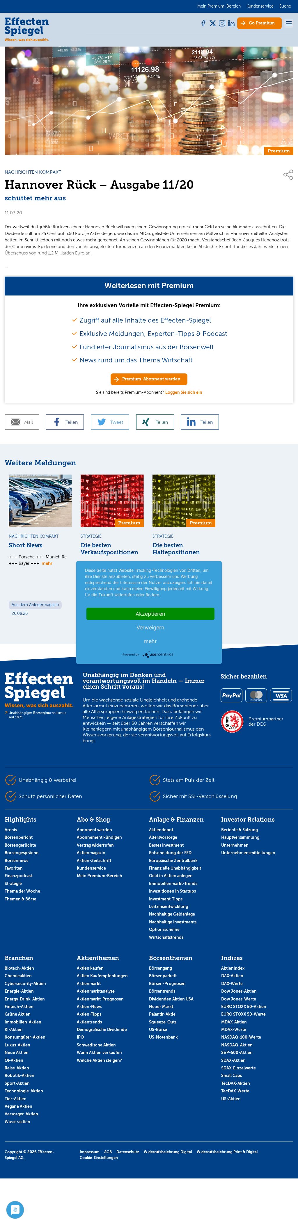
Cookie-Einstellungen (99, 1157)
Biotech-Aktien (19, 968)
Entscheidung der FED (170, 852)
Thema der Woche (22, 891)
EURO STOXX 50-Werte (243, 1014)
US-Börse (158, 1029)
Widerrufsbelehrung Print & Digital (227, 1152)
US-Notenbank (163, 1037)
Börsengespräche (21, 852)
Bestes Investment (166, 845)
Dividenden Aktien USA (171, 999)
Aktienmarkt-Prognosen (100, 999)
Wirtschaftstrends (166, 937)
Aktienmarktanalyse (96, 991)
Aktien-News (89, 1006)
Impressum (90, 1152)
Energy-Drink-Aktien (25, 999)
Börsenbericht (19, 837)
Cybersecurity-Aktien (25, 983)
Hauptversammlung (240, 837)
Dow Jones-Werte (238, 999)
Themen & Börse (20, 899)
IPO (80, 1037)
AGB (108, 1152)
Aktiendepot (161, 829)
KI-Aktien (14, 1029)
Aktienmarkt (89, 983)
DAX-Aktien (232, 975)
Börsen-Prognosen (167, 983)
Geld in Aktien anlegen (171, 875)
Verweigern (150, 627)
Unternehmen (235, 845)
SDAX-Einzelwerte (238, 1068)
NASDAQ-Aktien (237, 1045)
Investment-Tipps (165, 899)
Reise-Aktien (17, 1068)
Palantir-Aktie (162, 1014)
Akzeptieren (150, 614)
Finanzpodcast (19, 875)
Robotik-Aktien (19, 1075)
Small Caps (231, 1075)
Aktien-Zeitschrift (94, 860)
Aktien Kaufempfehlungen (102, 975)
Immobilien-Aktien (23, 1022)
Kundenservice (91, 868)
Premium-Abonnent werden (151, 379)
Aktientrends (89, 1022)
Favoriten (14, 868)
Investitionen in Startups (172, 891)
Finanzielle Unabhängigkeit (175, 868)
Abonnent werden (94, 829)
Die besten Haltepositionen (176, 549)
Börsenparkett (163, 975)
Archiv (11, 829)
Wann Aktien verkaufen (99, 1052)
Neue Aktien (17, 1052)
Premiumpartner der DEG (266, 721)
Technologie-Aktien (24, 1091)
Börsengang (160, 968)
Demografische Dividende (102, 1029)
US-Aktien (231, 1098)
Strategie (13, 883)
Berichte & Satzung (239, 829)
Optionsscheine (164, 929)
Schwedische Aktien (96, 1045)
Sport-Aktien (17, 1083)
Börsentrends (162, 991)
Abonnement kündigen (99, 837)
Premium (262, 23)
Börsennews (16, 860)
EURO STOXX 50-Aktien (243, 1006)
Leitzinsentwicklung (168, 906)
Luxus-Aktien (17, 1045)
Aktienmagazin (91, 852)
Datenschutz (127, 1152)
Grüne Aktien (18, 1014)
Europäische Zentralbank (173, 860)
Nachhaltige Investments (172, 922)
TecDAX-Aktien (235, 1083)
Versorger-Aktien (21, 1114)
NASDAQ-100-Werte (241, 1037)
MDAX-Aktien (234, 1022)
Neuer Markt (161, 1006)
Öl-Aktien (14, 1060)
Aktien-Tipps (89, 1014)
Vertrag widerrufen (95, 845)
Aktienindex (232, 968)
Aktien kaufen (90, 968)
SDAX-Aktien (233, 1060)
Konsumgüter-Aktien (25, 1037)
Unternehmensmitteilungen (248, 852)
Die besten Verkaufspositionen (109, 549)
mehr (47, 563)
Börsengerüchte (20, 845)
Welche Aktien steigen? (99, 1060)
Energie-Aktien (19, 991)
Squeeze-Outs (162, 1022)
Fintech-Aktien (19, 1006)
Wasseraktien (17, 1121)
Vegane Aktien (18, 1106)
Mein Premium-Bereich (99, 875)
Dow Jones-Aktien (239, 991)
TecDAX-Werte (235, 1091)
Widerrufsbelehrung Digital (168, 1152)
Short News (25, 545)
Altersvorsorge (163, 837)
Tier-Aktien (15, 1098)
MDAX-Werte (233, 1029)
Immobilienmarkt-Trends (173, 883)
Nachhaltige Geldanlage (172, 914)
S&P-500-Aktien (237, 1052)
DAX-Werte (232, 983)
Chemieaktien (18, 975)
